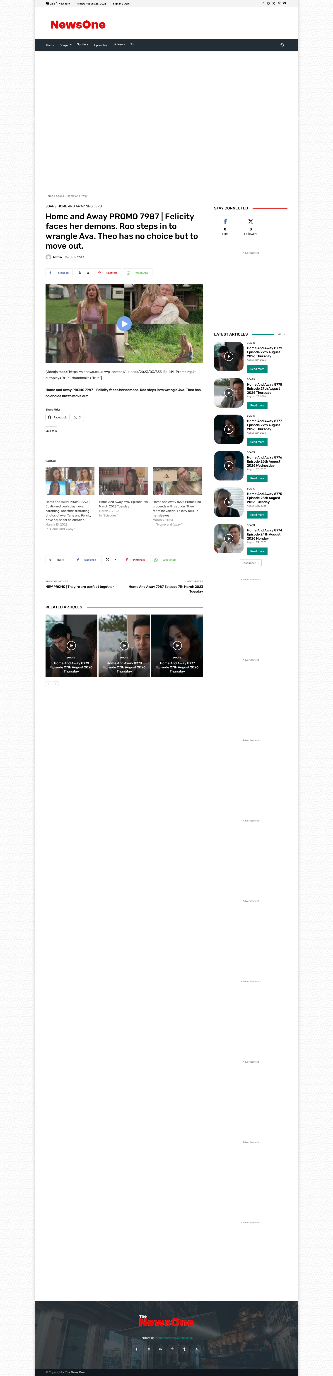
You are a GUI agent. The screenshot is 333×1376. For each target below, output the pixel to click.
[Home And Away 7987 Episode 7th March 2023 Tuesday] (123, 481)
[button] (282, 45)
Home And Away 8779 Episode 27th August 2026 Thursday (71, 667)
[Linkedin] (160, 1349)
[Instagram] (268, 3)
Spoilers (94, 206)
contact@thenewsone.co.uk (174, 1338)
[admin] (49, 257)
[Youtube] (284, 3)
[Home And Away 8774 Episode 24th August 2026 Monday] (229, 538)
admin (57, 257)
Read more (257, 369)
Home (49, 196)
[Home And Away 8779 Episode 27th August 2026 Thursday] (71, 646)
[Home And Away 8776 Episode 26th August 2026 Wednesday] (229, 465)
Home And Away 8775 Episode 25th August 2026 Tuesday (264, 498)
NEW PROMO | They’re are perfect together (80, 587)
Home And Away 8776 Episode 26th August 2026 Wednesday (264, 461)
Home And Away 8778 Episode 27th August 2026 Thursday (124, 667)
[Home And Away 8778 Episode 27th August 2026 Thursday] (124, 646)
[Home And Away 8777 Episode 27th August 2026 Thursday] (177, 646)
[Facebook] (263, 3)
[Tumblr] (184, 1349)
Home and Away (77, 196)
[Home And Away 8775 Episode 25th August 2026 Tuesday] (229, 502)
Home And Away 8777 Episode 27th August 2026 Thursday (177, 667)
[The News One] (78, 23)
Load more (249, 563)
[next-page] (55, 684)
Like (225, 219)
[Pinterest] (172, 1349)
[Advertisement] (203, 23)
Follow (251, 219)
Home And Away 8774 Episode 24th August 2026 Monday (264, 534)
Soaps (60, 196)
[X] (274, 3)
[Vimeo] (279, 3)
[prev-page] (48, 684)
